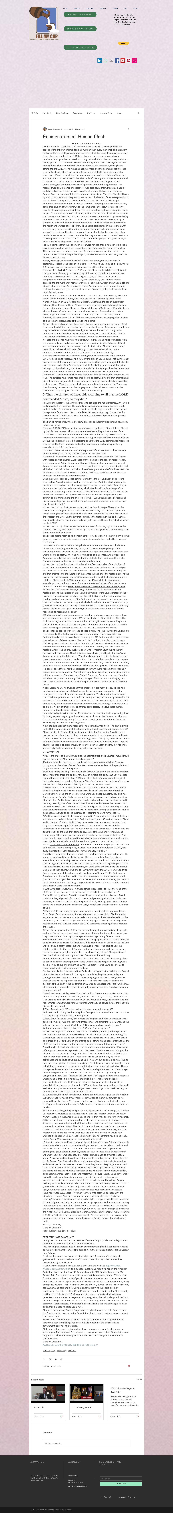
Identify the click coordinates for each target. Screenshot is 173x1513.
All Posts (34, 113)
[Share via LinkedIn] (55, 1359)
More (119, 113)
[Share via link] (61, 1359)
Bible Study (46, 113)
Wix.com (68, 1510)
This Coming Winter (82, 1407)
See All (139, 1379)
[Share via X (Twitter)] (50, 1359)
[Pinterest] (128, 60)
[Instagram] (134, 60)
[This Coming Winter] (87, 1393)
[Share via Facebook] (44, 1359)
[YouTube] (123, 60)
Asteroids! (39, 1407)
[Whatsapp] (105, 60)
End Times (91, 113)
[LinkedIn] (99, 60)
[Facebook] (117, 60)
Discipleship (77, 113)
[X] (111, 60)
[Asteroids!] (48, 1393)
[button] (123, 43)
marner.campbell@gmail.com (78, 1486)
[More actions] (128, 129)
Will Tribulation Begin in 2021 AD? (122, 1390)
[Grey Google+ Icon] (105, 1497)
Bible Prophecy (62, 113)
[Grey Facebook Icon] (101, 1497)
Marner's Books (106, 113)
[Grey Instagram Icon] (110, 1497)
